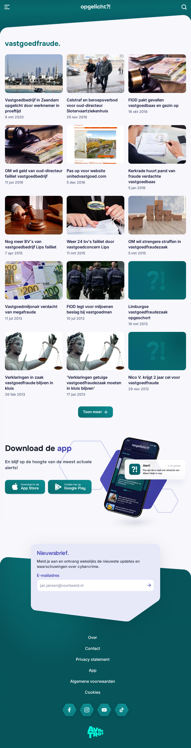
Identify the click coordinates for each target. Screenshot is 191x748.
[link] (95, 7)
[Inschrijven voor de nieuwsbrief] (149, 585)
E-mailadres (48, 575)
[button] (95, 412)
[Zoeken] (184, 7)
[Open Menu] (7, 7)
